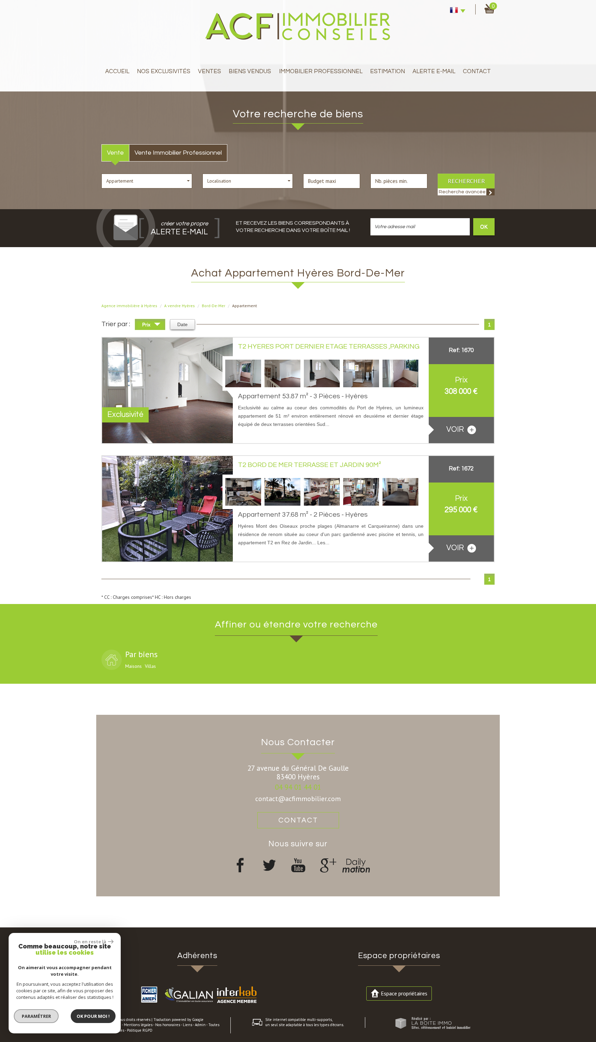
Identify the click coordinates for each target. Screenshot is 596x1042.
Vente (115, 152)
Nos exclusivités (163, 71)
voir (456, 430)
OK (484, 227)
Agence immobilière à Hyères (129, 305)
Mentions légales (138, 1024)
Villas (150, 666)
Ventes (209, 71)
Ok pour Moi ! (93, 1016)
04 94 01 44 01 (298, 787)
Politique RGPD (139, 1030)
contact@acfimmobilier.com (298, 798)
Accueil (117, 71)
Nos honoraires (167, 1024)
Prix (147, 324)
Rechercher (466, 181)
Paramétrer (36, 1016)
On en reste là (90, 941)
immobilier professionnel (320, 71)
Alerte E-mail (434, 71)
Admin (200, 1024)
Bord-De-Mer (213, 305)
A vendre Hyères (179, 305)
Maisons (133, 666)
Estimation (387, 71)
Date (182, 324)
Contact (477, 71)
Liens (187, 1024)
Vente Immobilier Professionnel (178, 152)
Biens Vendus (250, 71)
